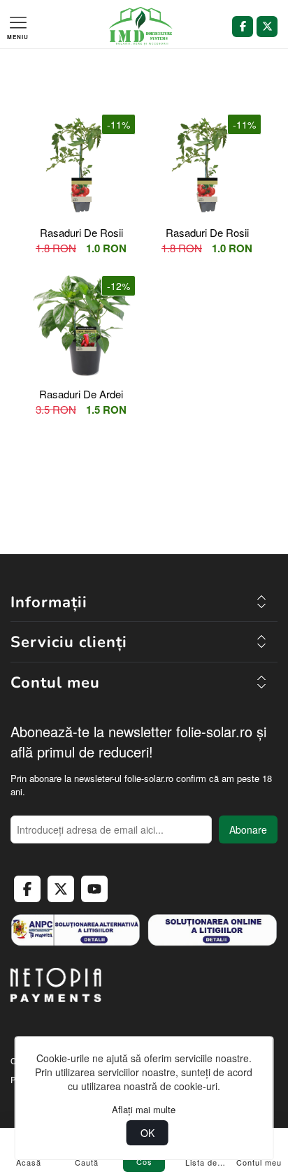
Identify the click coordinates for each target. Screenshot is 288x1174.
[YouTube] (94, 889)
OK (147, 1133)
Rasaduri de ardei (81, 393)
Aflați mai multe (143, 1109)
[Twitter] (267, 26)
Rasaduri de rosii (81, 232)
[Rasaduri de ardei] (81, 325)
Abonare (248, 829)
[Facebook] (242, 26)
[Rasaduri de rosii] (81, 164)
